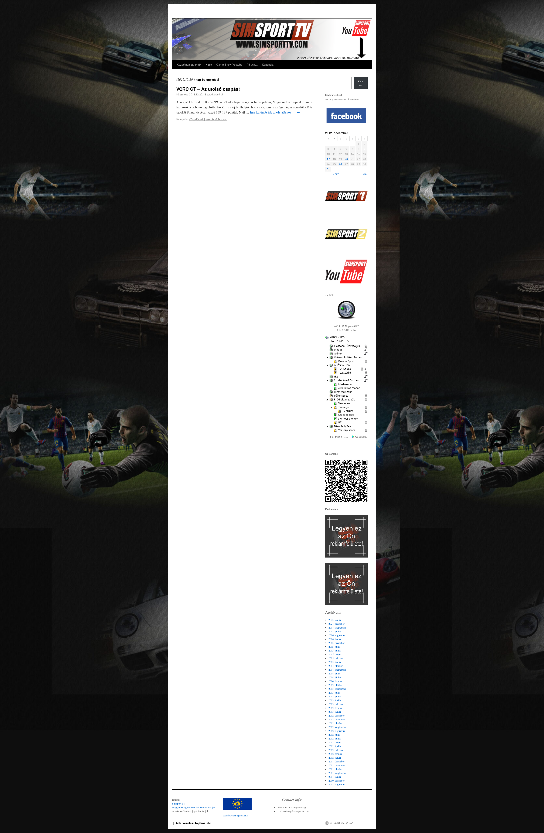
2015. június (335, 650)
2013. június (335, 696)
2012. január (335, 757)
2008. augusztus (337, 784)
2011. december (336, 761)
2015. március (336, 658)
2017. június (335, 631)
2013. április (335, 700)
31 (328, 169)
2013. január (335, 711)
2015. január (335, 662)
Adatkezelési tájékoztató (193, 823)
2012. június (335, 738)
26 (340, 164)
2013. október (336, 685)
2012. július (334, 734)
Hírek (208, 64)
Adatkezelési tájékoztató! (235, 815)
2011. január (335, 776)
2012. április (335, 746)
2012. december (336, 715)
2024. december (336, 623)
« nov (336, 173)
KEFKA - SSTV (337, 337)
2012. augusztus (337, 730)
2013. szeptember (337, 688)
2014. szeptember (337, 669)
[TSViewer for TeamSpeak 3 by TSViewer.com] (337, 438)
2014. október (336, 665)
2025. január (335, 620)
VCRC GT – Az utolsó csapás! (208, 89)
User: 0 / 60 (336, 341)
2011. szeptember (337, 773)
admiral (218, 94)
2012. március (336, 750)
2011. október (336, 769)
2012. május (335, 742)
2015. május (335, 654)
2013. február (335, 708)
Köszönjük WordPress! (341, 823)
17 (328, 159)
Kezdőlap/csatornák (189, 64)
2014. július (334, 673)
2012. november (337, 719)
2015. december (336, 642)
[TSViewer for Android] (360, 437)
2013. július (334, 692)
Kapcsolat (268, 64)
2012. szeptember (337, 727)
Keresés (361, 83)
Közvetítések (196, 119)
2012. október (336, 723)
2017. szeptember (337, 627)
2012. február (335, 753)
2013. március (336, 704)
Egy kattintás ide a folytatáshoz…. (275, 112)
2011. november (337, 765)
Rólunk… (252, 64)
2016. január (335, 639)
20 (346, 159)
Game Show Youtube (229, 64)
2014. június (335, 677)
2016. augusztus (337, 635)
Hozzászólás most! (216, 119)
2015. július (334, 646)
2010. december (336, 780)
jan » (365, 173)
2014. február (335, 681)
